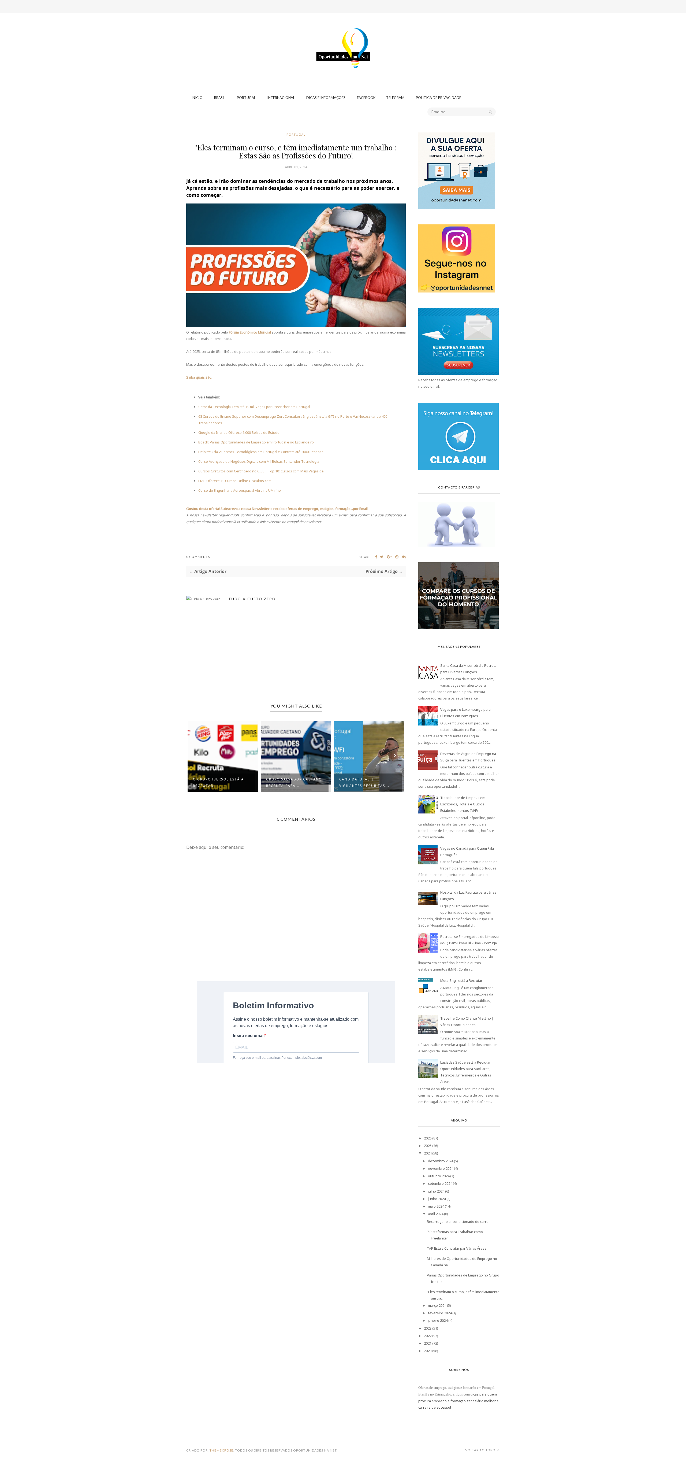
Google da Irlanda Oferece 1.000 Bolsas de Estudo (238, 432)
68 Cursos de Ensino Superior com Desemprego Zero (241, 416)
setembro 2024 (440, 1183)
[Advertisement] (343, 33)
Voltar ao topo (480, 1450)
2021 (427, 1343)
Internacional (281, 97)
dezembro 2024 (440, 1161)
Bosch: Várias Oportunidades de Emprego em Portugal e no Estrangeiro (256, 442)
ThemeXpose (221, 1450)
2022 (427, 1335)
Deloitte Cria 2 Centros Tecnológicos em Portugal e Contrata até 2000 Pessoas (260, 451)
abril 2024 (435, 1213)
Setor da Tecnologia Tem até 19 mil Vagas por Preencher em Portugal (254, 406)
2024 (427, 1153)
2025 (427, 1145)
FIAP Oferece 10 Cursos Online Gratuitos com (234, 480)
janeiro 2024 (438, 1320)
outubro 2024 (438, 1176)
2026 (427, 1138)
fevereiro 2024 (440, 1313)
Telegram (395, 97)
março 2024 (437, 1305)
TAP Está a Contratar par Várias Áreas (456, 1248)
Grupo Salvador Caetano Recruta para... (221, 782)
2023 (427, 1328)
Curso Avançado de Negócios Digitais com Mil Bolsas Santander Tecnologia (258, 461)
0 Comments (198, 557)
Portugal (246, 97)
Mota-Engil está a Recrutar (461, 980)
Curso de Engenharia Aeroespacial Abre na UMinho (239, 490)
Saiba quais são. (199, 377)
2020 (427, 1350)
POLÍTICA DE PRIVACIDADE (438, 97)
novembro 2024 (440, 1168)
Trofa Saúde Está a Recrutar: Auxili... (360, 782)
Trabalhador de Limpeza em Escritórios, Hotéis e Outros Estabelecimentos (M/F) (462, 804)
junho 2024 (437, 1198)
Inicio (197, 97)
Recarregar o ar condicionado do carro (458, 1221)
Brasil (219, 97)
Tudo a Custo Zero (252, 598)
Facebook (366, 97)
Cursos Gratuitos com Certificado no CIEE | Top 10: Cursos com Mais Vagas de (261, 471)
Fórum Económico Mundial (250, 332)
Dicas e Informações (325, 97)
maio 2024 (436, 1206)
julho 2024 (436, 1191)
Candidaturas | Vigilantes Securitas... (291, 782)
